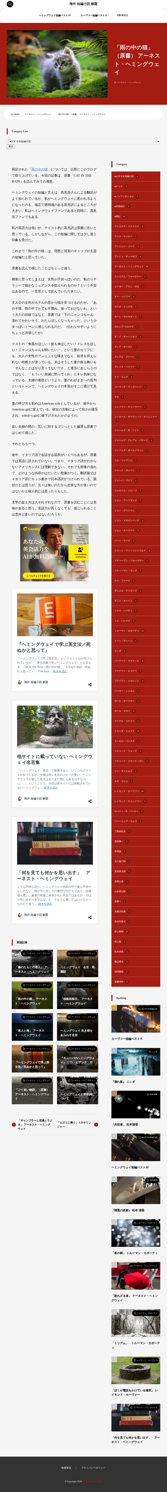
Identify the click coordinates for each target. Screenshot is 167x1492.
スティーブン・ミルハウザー (131, 560)
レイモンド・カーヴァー (129, 791)
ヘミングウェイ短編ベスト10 (54, 15)
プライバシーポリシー (93, 1468)
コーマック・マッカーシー (129, 387)
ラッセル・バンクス (126, 741)
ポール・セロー (124, 711)
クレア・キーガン (125, 347)
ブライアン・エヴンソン (128, 681)
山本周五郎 (122, 891)
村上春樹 (121, 931)
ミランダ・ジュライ (126, 731)
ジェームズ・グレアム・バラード (133, 440)
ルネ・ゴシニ (123, 781)
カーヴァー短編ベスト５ (93, 15)
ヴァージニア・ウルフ (127, 821)
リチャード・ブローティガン (131, 761)
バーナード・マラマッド (128, 661)
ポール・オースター (126, 701)
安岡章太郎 (122, 871)
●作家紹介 (121, 206)
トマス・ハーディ (125, 611)
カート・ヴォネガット (127, 317)
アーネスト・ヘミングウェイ (129, 82)
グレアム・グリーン (126, 357)
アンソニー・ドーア (126, 246)
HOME (17, 114)
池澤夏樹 (120, 972)
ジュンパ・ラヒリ (125, 480)
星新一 (119, 901)
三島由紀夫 (122, 831)
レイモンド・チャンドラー (129, 801)
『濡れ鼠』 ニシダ (123, 1081)
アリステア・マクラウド (128, 226)
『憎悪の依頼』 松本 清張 (127, 1210)
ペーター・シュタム (126, 691)
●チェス (120, 186)
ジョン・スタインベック (128, 520)
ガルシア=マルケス (126, 327)
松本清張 (120, 952)
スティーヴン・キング (127, 571)
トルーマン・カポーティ (129, 631)
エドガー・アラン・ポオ (128, 286)
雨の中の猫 (39, 169)
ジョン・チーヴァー (126, 530)
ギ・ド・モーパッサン (127, 337)
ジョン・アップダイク (127, 500)
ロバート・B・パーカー (128, 811)
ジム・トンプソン (125, 460)
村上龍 (119, 942)
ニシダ (119, 651)
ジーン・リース (124, 540)
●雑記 (119, 216)
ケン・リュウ (123, 377)
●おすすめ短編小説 (126, 176)
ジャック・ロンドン (126, 470)
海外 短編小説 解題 (83, 4)
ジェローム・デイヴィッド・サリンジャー (135, 418)
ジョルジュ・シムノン (127, 490)
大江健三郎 (122, 861)
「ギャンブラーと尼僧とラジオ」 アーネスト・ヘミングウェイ (35, 1124)
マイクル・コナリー (126, 721)
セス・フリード (124, 581)
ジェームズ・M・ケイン (128, 430)
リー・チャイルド (125, 771)
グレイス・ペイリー (126, 367)
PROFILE (122, 15)
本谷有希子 (122, 921)
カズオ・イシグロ (125, 307)
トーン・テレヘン (125, 641)
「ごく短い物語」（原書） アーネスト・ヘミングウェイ (32, 1094)
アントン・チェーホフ (127, 256)
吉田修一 (120, 841)
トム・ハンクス (124, 621)
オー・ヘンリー (124, 296)
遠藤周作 (120, 982)
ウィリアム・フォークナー (129, 276)
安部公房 (120, 881)
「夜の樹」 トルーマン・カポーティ (134, 1253)
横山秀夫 (120, 962)
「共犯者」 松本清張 (124, 1124)
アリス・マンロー (125, 236)
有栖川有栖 (122, 911)
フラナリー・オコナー (127, 671)
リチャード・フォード (127, 751)
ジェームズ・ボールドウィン (131, 450)
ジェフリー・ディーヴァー (129, 407)
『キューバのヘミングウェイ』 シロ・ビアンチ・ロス (77, 1062)
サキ (118, 397)
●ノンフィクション (126, 196)
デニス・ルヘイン (125, 601)
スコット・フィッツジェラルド (132, 550)
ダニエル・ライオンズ (127, 591)
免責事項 (66, 1468)
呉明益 (119, 851)
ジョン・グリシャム (126, 510)
